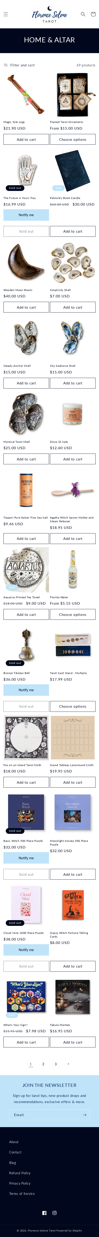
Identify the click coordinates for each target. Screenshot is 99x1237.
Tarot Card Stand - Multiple (68, 673)
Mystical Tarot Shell (16, 441)
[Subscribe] (84, 1114)
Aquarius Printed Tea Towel (21, 597)
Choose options (73, 139)
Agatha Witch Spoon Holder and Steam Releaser (71, 519)
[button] (6, 14)
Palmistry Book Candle (65, 198)
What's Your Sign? (15, 1025)
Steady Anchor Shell (17, 365)
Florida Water (59, 597)
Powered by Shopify (69, 1230)
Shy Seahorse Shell (63, 365)
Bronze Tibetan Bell (16, 673)
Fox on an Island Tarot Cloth (22, 765)
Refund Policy (20, 1173)
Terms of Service (22, 1194)
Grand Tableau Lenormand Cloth (71, 765)
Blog (12, 1163)
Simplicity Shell (60, 290)
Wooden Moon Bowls (17, 290)
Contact (15, 1152)
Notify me (26, 215)
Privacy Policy (19, 1183)
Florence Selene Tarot (42, 1230)
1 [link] (31, 1064)
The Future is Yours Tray (19, 198)
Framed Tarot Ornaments (66, 122)
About (14, 1142)
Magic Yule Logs (14, 122)
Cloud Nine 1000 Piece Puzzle (23, 933)
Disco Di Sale (59, 441)
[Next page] (68, 1064)
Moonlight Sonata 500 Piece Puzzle (69, 842)
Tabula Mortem (60, 1025)
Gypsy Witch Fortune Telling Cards (69, 934)
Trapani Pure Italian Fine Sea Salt (25, 517)
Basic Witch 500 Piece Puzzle (23, 841)
